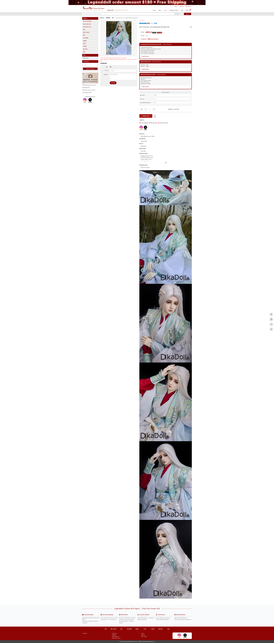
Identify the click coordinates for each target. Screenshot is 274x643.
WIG (84, 35)
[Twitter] (90, 100)
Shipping (114, 635)
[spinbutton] (149, 109)
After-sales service (116, 638)
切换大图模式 (166, 92)
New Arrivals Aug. (87, 21)
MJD (84, 51)
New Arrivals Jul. (87, 24)
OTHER (85, 46)
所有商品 (108, 17)
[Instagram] (84, 100)
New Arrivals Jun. (87, 26)
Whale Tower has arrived (89, 90)
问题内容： (106, 74)
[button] (146, 109)
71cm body (143, 151)
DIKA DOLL (141, 20)
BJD (84, 29)
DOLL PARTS (86, 32)
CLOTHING (85, 37)
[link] (102, 18)
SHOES (84, 40)
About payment (115, 636)
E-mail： (107, 70)
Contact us (114, 633)
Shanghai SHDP (87, 92)
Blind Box (85, 49)
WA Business (87, 87)
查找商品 (85, 18)
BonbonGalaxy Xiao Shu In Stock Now (92, 85)
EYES (84, 43)
